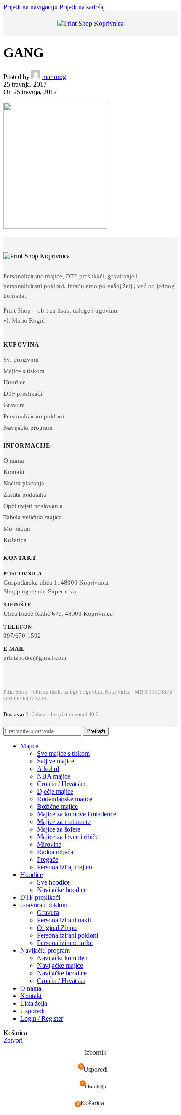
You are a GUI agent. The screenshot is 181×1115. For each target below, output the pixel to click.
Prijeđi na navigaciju (31, 7)
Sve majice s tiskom (63, 753)
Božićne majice (57, 806)
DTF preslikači (22, 393)
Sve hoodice (53, 882)
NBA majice (53, 776)
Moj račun (16, 528)
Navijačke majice (60, 965)
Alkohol (48, 768)
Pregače (47, 859)
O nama (13, 460)
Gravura (14, 405)
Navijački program (28, 427)
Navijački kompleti (62, 957)
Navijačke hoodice (62, 889)
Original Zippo (57, 927)
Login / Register (41, 1018)
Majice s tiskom (24, 371)
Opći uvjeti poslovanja (33, 506)
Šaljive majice (55, 761)
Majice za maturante (63, 821)
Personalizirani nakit (64, 920)
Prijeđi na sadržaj (82, 7)
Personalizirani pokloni (33, 416)
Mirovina (49, 844)
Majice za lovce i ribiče (67, 836)
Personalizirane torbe (65, 942)
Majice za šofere (58, 829)
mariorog (54, 76)
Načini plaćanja (23, 483)
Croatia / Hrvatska (61, 783)
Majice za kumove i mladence (76, 814)
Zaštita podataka (24, 494)
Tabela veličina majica (32, 517)
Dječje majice (55, 791)
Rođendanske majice (64, 798)
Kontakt (13, 472)
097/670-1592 (22, 635)
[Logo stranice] (90, 23)
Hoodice (14, 382)
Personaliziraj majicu (64, 867)
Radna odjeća (55, 851)
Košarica (15, 540)
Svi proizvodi (21, 359)
